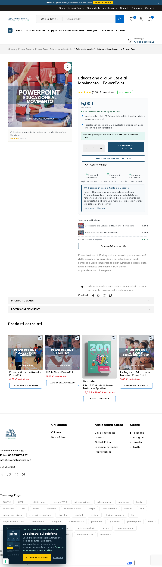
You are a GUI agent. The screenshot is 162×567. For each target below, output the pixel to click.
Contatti (149, 8)
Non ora (58, 557)
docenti (128, 508)
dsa (142, 508)
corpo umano (110, 508)
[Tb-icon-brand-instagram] (16, 475)
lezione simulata (115, 515)
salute (66, 528)
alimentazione (82, 502)
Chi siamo (136, 8)
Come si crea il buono (94, 208)
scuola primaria (125, 289)
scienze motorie (86, 528)
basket (140, 502)
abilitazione (39, 502)
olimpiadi (56, 521)
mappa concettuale (13, 521)
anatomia (123, 502)
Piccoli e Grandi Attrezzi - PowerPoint (25, 374)
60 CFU (7, 502)
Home (11, 49)
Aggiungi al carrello (126, 147)
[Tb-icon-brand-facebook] (2, 475)
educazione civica (12, 515)
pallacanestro (76, 521)
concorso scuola (72, 508)
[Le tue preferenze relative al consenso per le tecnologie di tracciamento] (6, 561)
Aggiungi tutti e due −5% (113, 246)
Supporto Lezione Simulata (102, 8)
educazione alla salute (100, 286)
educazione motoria (126, 286)
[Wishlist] (94, 165)
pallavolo (115, 521)
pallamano (97, 521)
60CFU (21, 502)
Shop (62, 8)
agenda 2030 (60, 502)
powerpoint (108, 289)
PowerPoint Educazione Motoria (53, 49)
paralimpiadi (134, 521)
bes (23, 508)
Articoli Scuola (76, 8)
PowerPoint (25, 49)
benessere (8, 508)
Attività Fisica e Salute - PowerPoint (101, 232)
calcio (36, 508)
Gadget (124, 8)
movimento (94, 289)
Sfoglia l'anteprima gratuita (113, 158)
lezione (143, 286)
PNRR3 (152, 521)
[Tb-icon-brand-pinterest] (23, 475)
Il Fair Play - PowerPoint (61, 372)
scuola (106, 528)
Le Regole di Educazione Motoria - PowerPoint (135, 374)
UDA (67, 534)
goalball (79, 515)
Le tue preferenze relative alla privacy (95, 562)
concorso (51, 508)
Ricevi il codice (103, 2)
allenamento (104, 502)
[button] (68, 67)
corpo (92, 508)
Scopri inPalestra (37, 557)
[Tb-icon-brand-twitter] (9, 475)
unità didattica (85, 534)
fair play (63, 515)
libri (133, 515)
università (105, 534)
